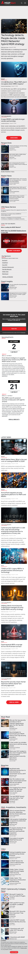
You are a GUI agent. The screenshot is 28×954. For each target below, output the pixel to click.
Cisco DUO (4, 265)
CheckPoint (5, 262)
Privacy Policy (23, 332)
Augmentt (4, 260)
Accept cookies (14, 952)
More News (14, 138)
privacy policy (24, 948)
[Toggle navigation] (25, 3)
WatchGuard (5, 274)
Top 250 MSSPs (6, 116)
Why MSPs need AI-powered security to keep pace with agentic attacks (13, 400)
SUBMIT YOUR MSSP (14, 250)
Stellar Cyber (5, 271)
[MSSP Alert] (8, 3)
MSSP (3, 79)
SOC (2, 565)
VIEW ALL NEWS (14, 702)
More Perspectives (7, 172)
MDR (2, 642)
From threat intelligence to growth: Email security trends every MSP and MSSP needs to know (14, 359)
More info (4, 376)
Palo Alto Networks (7, 269)
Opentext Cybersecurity (8, 267)
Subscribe (14, 328)
